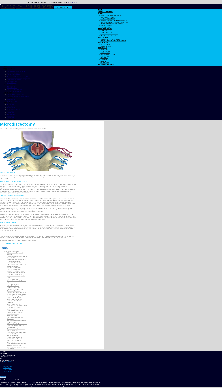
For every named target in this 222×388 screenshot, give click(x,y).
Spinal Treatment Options (11, 251)
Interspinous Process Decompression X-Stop (13, 286)
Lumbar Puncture (12, 309)
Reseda (92, 382)
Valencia (28, 384)
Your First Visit (7, 369)
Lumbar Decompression (14, 297)
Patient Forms (7, 368)
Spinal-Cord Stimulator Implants (16, 344)
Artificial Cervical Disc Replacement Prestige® (14, 262)
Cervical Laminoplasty (13, 269)
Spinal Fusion (11, 342)
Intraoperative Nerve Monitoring (16, 292)
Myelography (11, 327)
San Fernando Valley (63, 384)
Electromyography (12, 279)
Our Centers (7, 371)
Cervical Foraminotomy (13, 268)
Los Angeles (78, 384)
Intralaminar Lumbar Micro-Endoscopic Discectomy (15, 290)
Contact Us (5, 248)
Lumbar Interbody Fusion (14, 304)
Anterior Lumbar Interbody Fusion (17, 259)
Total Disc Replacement (14, 345)
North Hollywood (21, 384)
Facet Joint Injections (13, 284)
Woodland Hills (85, 382)
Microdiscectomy (12, 315)
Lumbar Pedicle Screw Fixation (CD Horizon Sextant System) (17, 306)
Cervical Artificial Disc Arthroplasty (17, 264)
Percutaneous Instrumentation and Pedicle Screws (16, 329)
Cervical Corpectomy (13, 266)
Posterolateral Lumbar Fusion (15, 337)
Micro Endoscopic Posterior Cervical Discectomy (15, 313)
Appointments (7, 366)
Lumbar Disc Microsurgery (15, 299)
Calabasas (98, 382)
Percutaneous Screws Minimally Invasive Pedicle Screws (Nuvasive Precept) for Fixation (17, 333)
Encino (78, 382)
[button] (63, 7)
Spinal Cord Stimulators (14, 340)
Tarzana (73, 382)
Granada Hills (46, 384)
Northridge (53, 384)
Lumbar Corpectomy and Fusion (16, 296)
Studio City (12, 384)
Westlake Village (36, 384)
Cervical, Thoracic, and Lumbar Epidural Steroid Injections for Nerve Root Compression (16, 272)
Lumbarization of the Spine (15, 310)
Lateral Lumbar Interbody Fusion (16, 294)
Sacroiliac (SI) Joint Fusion (14, 339)
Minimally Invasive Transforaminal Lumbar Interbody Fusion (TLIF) (17, 324)
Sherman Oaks (4, 384)
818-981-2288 (72, 2)
